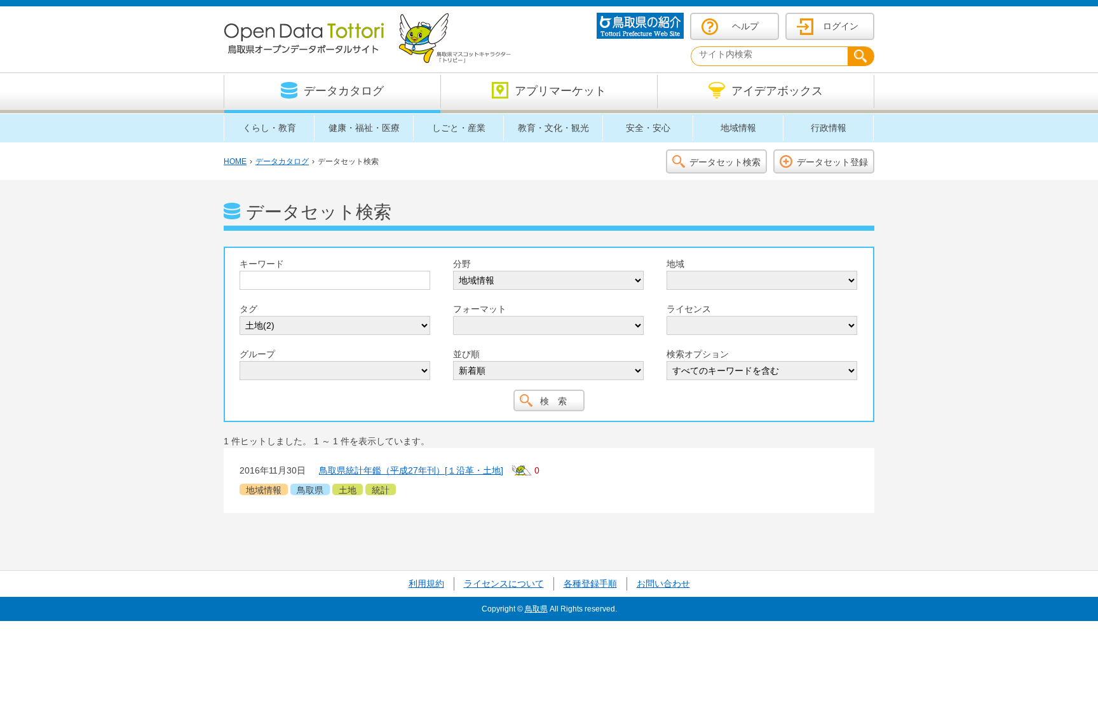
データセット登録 (832, 162)
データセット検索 (725, 162)
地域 (675, 264)
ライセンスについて (504, 583)
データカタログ (282, 161)
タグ (248, 309)
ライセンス (689, 309)
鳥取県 (536, 608)
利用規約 (426, 583)
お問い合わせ (663, 583)
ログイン (840, 26)
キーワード (262, 264)
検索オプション (698, 354)
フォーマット (479, 309)
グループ (257, 354)
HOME (235, 161)
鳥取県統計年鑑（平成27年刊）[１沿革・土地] (411, 470)
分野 (462, 264)
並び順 (466, 354)
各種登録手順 (590, 583)
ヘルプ (745, 26)
